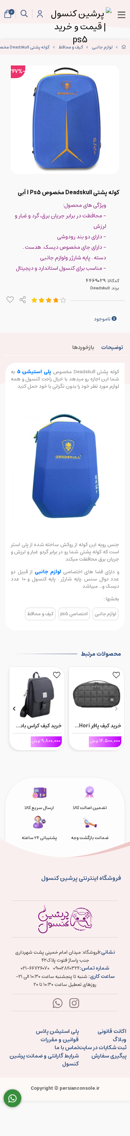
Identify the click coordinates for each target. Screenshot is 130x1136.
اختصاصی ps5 (74, 614)
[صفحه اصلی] (123, 47)
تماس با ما (67, 1048)
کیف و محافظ (70, 47)
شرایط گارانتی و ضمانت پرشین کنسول (44, 1060)
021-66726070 (35, 968)
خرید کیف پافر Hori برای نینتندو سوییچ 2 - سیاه (98, 726)
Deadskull (100, 288)
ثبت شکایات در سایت (102, 1048)
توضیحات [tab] (112, 347)
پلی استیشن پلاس (57, 1031)
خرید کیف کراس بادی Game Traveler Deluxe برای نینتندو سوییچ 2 (39, 726)
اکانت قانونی (112, 1031)
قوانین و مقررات (59, 1040)
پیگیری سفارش (108, 1056)
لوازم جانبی (102, 47)
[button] (116, 708)
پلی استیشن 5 (35, 371)
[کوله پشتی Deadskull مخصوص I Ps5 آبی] (65, 919)
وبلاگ (119, 1040)
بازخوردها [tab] (83, 347)
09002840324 (66, 968)
